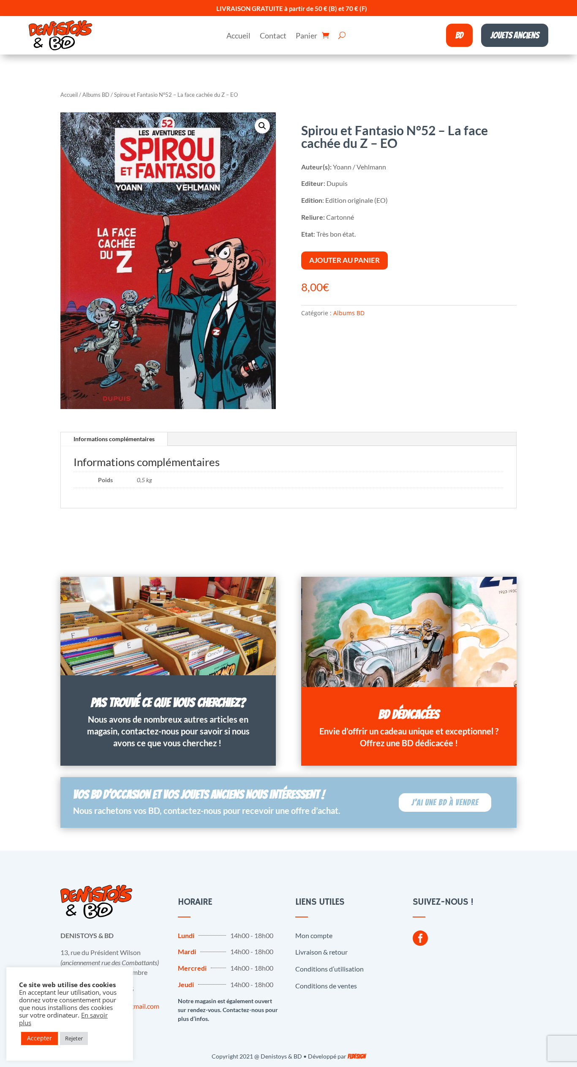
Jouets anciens (514, 35)
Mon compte (313, 935)
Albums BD (95, 94)
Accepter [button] (39, 1038)
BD (459, 35)
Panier (306, 36)
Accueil (238, 36)
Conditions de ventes (326, 986)
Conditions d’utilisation (329, 969)
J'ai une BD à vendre (445, 802)
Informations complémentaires (114, 438)
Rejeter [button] (74, 1038)
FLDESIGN (356, 1056)
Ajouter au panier (344, 260)
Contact (273, 36)
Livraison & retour (321, 952)
